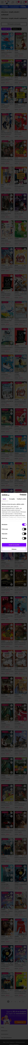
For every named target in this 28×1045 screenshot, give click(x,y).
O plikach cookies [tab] (21, 499)
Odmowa (14, 549)
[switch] (24, 529)
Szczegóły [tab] (12, 499)
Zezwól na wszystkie (14, 544)
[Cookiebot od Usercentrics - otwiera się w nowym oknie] (20, 495)
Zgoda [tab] (4, 499)
